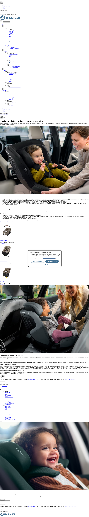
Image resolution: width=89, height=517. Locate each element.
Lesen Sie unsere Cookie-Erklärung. (49, 258)
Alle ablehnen (45, 264)
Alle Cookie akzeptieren (52, 261)
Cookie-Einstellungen (37, 261)
